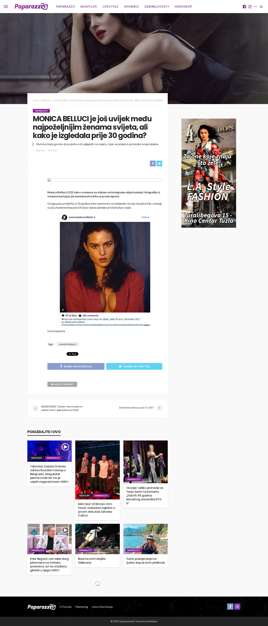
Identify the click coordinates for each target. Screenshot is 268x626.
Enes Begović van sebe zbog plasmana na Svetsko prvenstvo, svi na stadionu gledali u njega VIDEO (49, 564)
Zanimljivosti (156, 6)
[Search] (261, 6)
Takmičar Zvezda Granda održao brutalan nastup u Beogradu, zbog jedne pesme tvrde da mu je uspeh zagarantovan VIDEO (49, 474)
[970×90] (104, 183)
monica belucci (67, 344)
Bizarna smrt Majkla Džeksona (91, 561)
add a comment (63, 384)
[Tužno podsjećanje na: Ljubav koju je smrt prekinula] (145, 539)
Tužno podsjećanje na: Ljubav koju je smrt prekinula (145, 561)
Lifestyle (111, 6)
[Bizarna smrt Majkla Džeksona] (97, 539)
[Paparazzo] (41, 606)
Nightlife (89, 6)
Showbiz (131, 6)
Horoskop (183, 6)
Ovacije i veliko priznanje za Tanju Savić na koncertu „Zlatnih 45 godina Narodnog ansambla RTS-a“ (144, 495)
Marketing (81, 606)
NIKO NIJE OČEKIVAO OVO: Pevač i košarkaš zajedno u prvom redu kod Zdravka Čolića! (96, 509)
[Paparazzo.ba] (31, 6)
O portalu (66, 606)
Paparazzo (65, 6)
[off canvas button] (6, 6)
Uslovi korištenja (102, 606)
